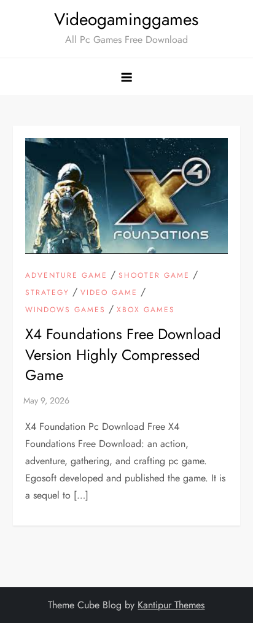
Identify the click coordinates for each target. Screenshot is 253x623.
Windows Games (65, 310)
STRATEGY (47, 293)
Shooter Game (154, 276)
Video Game (109, 293)
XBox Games (146, 310)
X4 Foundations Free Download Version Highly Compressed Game (123, 354)
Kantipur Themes (171, 605)
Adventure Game (66, 276)
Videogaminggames (126, 19)
